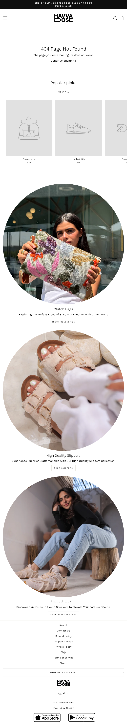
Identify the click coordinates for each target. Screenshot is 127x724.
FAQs (63, 652)
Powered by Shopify (63, 708)
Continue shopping (63, 60)
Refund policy (63, 636)
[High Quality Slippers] (63, 390)
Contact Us (63, 630)
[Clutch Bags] (63, 244)
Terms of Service (63, 657)
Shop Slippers (63, 468)
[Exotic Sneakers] (63, 536)
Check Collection (63, 322)
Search (63, 625)
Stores (63, 663)
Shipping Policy (63, 641)
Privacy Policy (64, 646)
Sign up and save (62, 672)
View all (63, 92)
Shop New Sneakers (63, 614)
